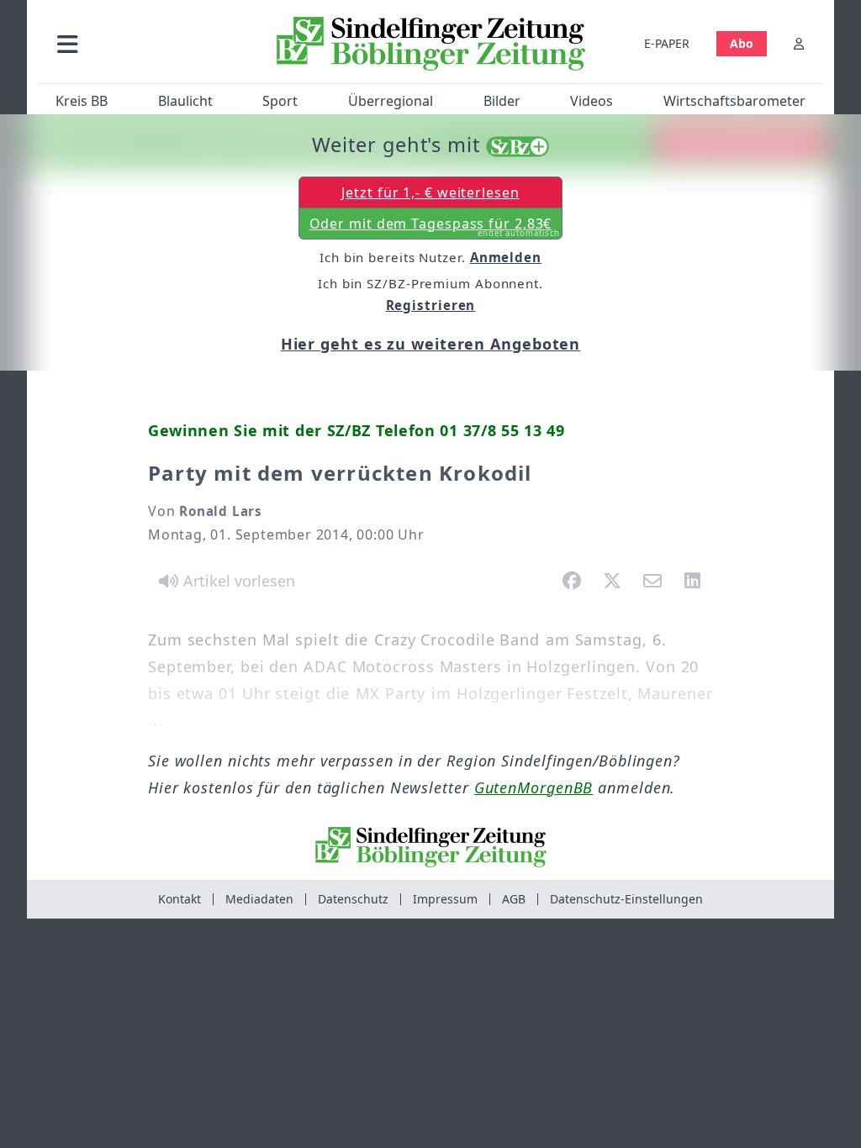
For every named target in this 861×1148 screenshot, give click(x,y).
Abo (741, 43)
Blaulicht (185, 101)
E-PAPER (666, 43)
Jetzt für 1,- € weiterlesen (430, 192)
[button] (150, 43)
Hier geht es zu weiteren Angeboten (431, 344)
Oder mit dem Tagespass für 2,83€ (435, 227)
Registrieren (431, 305)
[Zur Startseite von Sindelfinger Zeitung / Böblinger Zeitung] (431, 44)
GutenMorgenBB (534, 787)
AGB (514, 899)
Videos (591, 101)
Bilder (501, 101)
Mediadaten (259, 899)
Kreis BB (81, 101)
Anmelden (505, 257)
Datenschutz (353, 899)
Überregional (390, 101)
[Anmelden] (799, 43)
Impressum (445, 899)
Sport (280, 101)
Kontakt (179, 899)
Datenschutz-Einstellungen (626, 899)
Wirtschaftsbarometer (734, 101)
